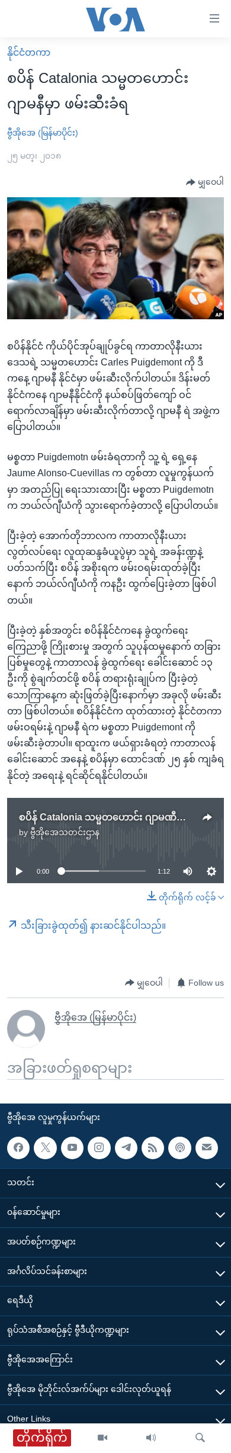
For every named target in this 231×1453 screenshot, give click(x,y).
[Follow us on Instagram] (99, 1147)
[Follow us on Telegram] (126, 1147)
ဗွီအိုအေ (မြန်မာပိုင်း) (42, 132)
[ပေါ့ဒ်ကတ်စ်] (179, 1147)
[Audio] (151, 1438)
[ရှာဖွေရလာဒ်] (200, 1438)
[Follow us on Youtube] (72, 1147)
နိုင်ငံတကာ (28, 52)
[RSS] (153, 1147)
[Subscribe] (206, 1147)
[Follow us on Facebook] (18, 1147)
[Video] (102, 1438)
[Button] (205, 182)
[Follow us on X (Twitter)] (45, 1147)
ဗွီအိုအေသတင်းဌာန (65, 832)
